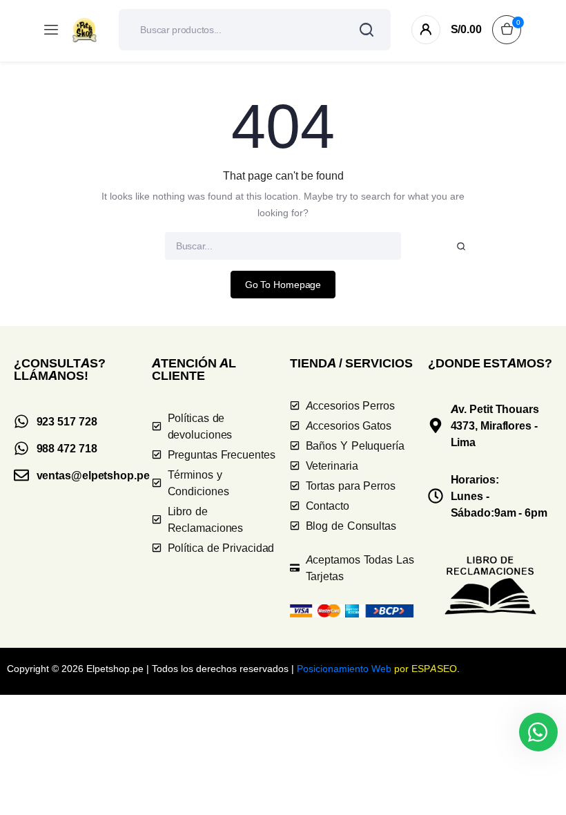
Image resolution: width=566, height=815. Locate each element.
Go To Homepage (283, 284)
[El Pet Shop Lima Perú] (84, 29)
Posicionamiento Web (344, 668)
